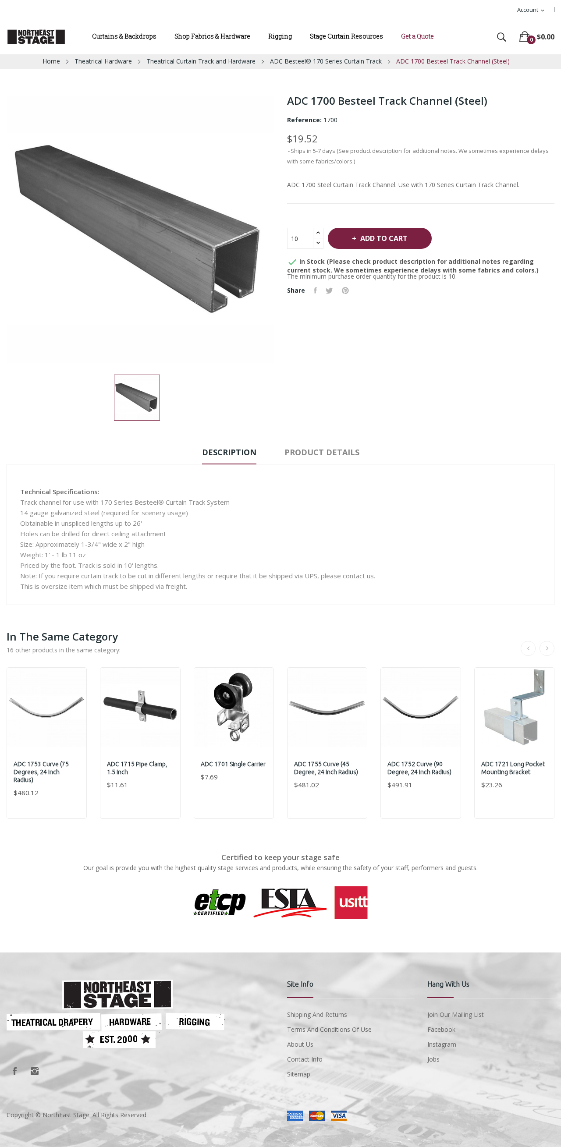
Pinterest (345, 290)
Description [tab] (229, 452)
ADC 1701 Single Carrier (233, 764)
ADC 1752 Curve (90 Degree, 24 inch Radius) (419, 768)
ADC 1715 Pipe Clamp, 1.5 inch (137, 768)
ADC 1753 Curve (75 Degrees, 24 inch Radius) (41, 772)
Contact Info (305, 1059)
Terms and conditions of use (329, 1029)
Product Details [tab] (321, 452)
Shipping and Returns (317, 1014)
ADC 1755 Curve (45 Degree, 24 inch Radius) (326, 768)
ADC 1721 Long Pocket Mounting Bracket (513, 768)
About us (300, 1044)
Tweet (329, 290)
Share (315, 290)
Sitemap (298, 1074)
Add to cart (384, 238)
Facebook (14, 1071)
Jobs (433, 1059)
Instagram (35, 1071)
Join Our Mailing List (455, 1014)
